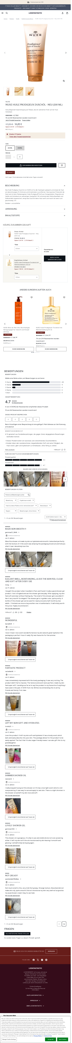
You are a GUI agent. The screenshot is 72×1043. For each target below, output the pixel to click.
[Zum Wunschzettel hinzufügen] (62, 165)
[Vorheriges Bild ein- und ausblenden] (4, 52)
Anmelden (51, 951)
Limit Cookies (62, 1039)
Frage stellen (26, 120)
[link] (62, 13)
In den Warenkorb (18, 349)
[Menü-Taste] (2, 13)
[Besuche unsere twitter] (38, 960)
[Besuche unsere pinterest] (46, 960)
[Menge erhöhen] (20, 157)
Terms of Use (48, 1035)
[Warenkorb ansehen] (67, 13)
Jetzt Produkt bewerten (13, 120)
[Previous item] (4, 323)
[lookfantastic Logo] (35, 13)
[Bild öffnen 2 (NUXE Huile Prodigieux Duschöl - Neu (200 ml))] (18, 91)
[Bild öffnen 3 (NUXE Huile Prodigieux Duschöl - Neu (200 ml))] (29, 91)
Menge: (8, 153)
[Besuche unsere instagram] (42, 960)
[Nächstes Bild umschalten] (66, 52)
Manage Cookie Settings (9, 1039)
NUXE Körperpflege (27, 19)
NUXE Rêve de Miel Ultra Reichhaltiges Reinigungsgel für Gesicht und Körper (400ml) (16, 330)
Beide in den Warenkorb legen (55, 258)
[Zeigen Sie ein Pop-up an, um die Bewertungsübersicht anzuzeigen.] (16, 337)
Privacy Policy (38, 1035)
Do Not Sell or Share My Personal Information (35, 989)
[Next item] (66, 323)
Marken (12, 19)
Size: (7, 144)
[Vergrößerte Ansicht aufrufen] (64, 81)
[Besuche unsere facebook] (34, 960)
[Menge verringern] (8, 157)
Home (5, 19)
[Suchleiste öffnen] (7, 13)
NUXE (17, 19)
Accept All (50, 1039)
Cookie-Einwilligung (35, 986)
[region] (35, 1029)
